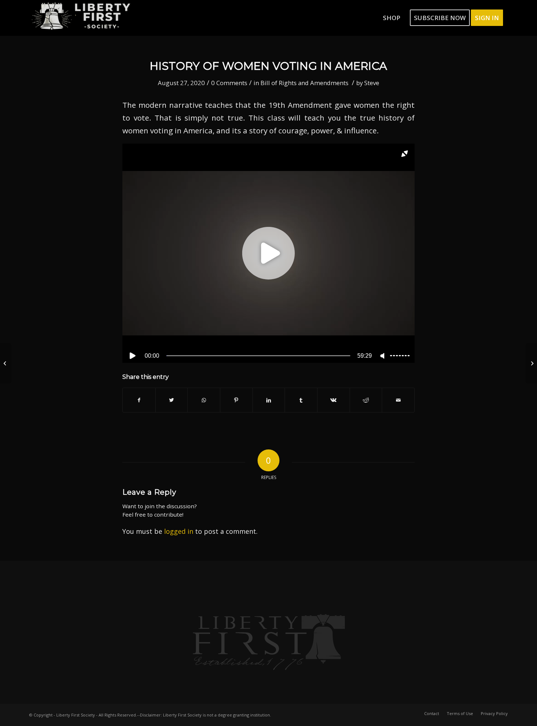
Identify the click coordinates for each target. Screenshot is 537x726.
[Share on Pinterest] (236, 400)
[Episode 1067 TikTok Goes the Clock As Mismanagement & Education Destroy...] (5, 363)
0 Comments (229, 83)
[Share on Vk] (333, 400)
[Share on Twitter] (172, 400)
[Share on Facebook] (139, 400)
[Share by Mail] (398, 400)
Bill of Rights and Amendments (304, 83)
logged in (178, 531)
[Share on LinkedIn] (269, 400)
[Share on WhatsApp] (204, 400)
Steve (371, 83)
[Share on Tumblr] (301, 400)
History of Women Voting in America (268, 66)
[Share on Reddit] (366, 400)
